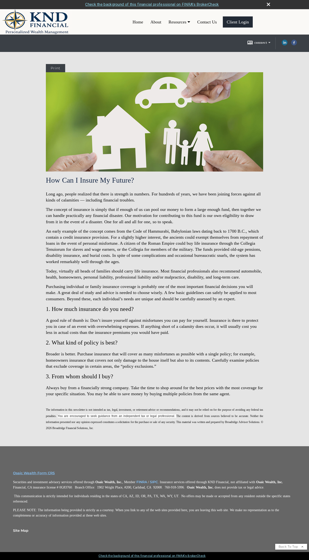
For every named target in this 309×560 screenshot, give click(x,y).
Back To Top (289, 546)
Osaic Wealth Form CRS (34, 473)
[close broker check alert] (268, 4)
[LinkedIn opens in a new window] (285, 44)
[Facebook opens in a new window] (294, 44)
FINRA (141, 482)
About (155, 22)
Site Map (20, 530)
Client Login (238, 22)
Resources (177, 22)
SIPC (154, 482)
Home (138, 22)
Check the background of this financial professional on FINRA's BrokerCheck (152, 4)
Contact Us (207, 22)
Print (55, 68)
